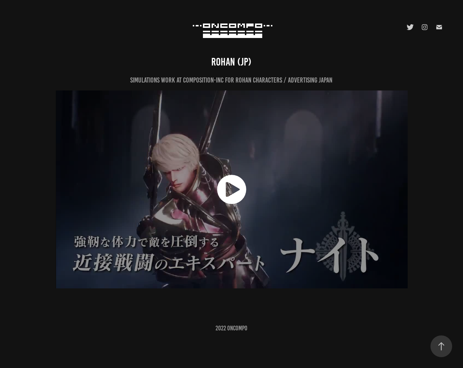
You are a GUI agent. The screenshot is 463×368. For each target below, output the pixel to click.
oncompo (237, 328)
